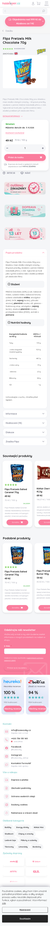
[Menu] (46, 3)
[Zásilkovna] (36, 861)
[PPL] (13, 871)
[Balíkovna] (13, 881)
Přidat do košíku (16, 157)
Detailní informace (11, 116)
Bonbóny (37, 847)
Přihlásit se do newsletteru (17, 668)
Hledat (43, 11)
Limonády (23, 847)
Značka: (41, 51)
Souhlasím (25, 918)
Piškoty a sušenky (29, 840)
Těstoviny (9, 847)
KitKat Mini (38, 827)
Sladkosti (9, 834)
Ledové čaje (10, 840)
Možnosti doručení (15, 133)
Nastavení (25, 909)
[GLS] (36, 871)
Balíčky (8, 827)
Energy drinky (22, 827)
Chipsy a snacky (25, 834)
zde (4, 903)
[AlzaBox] (13, 861)
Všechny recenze (12, 708)
